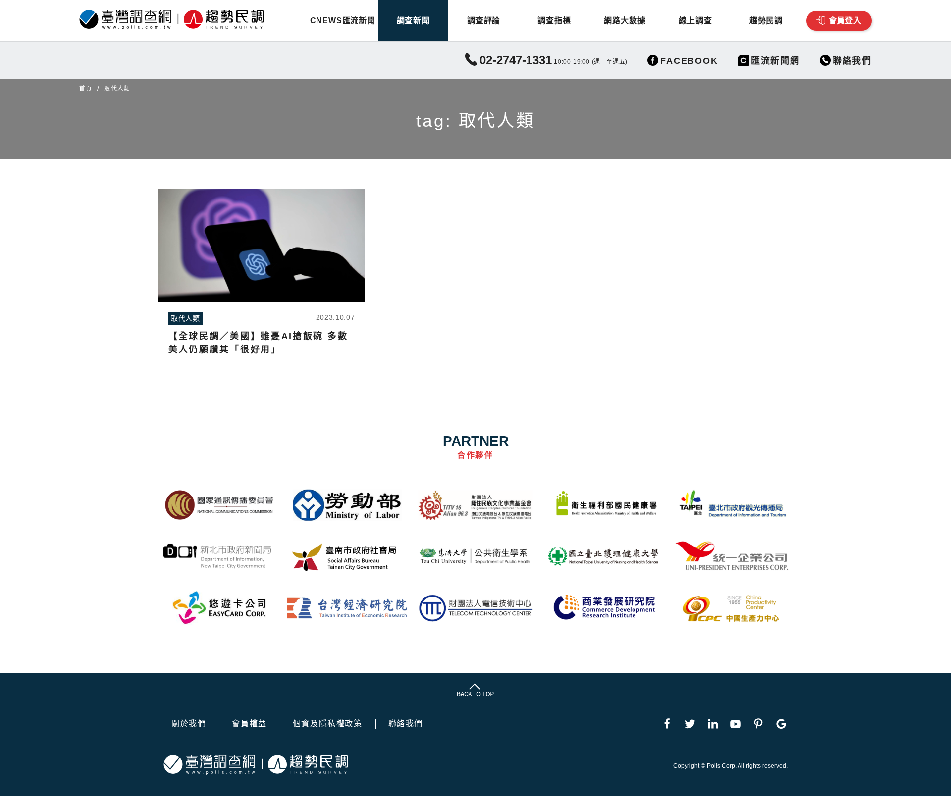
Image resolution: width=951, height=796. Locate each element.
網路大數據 (624, 20)
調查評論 (483, 20)
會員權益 (249, 724)
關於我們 (188, 724)
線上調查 (695, 20)
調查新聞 (413, 20)
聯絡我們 (405, 724)
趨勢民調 (766, 20)
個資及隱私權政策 (328, 724)
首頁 (85, 89)
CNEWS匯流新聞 (342, 20)
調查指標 (554, 20)
